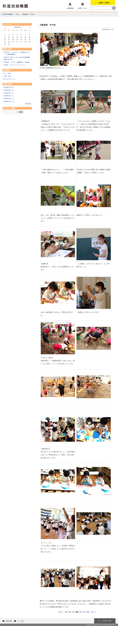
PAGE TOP (107, 621)
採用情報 (70, 8)
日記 (17, 14)
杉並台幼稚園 (7, 14)
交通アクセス (82, 8)
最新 (66, 612)
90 (73, 612)
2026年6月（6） (9, 90)
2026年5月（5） (9, 93)
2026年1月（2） (9, 98)
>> (29, 27)
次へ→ (93, 612)
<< (5, 27)
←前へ (60, 612)
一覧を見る (27, 103)
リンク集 (20, 621)
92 (80, 612)
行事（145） (8, 76)
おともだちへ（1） (10, 79)
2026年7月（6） (9, 87)
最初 (88, 612)
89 (70, 612)
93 (84, 612)
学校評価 (8, 621)
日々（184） (8, 73)
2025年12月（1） (9, 101)
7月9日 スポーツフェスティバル (14, 65)
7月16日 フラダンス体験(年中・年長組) (16, 62)
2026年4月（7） (9, 96)
